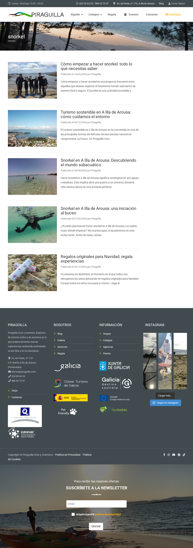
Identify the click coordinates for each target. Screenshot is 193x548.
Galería (61, 340)
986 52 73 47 (102, 3)
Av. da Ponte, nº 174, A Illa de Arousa (135, 3)
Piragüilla (96, 74)
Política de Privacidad (67, 454)
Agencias (108, 346)
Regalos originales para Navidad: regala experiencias (96, 258)
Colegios (107, 340)
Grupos (107, 333)
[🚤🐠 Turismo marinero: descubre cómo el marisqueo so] (180, 361)
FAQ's (15, 390)
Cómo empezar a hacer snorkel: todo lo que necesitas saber (96, 66)
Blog (161, 3)
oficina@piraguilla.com (23, 371)
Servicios (62, 346)
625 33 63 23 (86, 3)
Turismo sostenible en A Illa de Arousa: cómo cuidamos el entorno (96, 114)
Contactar (17, 397)
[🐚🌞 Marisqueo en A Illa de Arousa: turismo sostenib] (165, 361)
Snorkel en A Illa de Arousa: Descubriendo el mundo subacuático (98, 162)
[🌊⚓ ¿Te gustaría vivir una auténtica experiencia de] (150, 361)
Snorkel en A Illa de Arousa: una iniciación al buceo (98, 210)
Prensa (107, 353)
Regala (61, 353)
